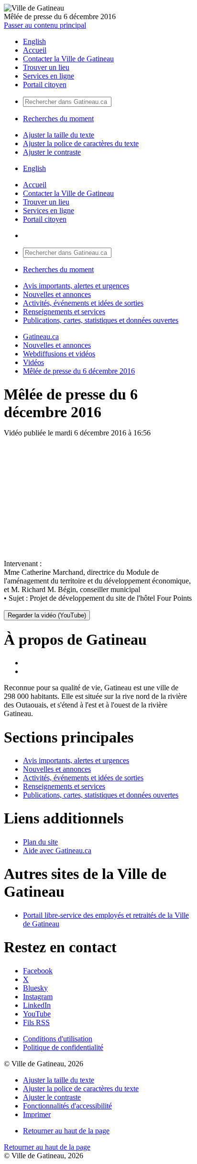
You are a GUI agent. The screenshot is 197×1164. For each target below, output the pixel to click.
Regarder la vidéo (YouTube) (47, 615)
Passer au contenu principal (45, 25)
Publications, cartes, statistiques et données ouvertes (100, 320)
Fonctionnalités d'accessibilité (67, 1106)
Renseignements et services (64, 312)
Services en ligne (48, 76)
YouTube (37, 1014)
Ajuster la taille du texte (58, 135)
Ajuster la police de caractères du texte (81, 143)
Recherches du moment (58, 118)
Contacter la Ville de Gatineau (68, 59)
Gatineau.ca (41, 336)
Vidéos (33, 362)
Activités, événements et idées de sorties (83, 303)
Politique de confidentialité (63, 1047)
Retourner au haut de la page (66, 1131)
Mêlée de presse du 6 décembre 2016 (79, 371)
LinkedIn (37, 1005)
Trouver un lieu (46, 67)
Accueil (34, 50)
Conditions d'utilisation (57, 1039)
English (34, 41)
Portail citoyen (44, 84)
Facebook (38, 971)
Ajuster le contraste (52, 152)
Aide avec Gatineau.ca (57, 850)
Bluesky (35, 988)
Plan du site (40, 842)
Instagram (38, 997)
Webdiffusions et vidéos (59, 354)
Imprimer (37, 1114)
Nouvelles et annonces (57, 294)
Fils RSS (36, 1022)
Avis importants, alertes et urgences (76, 286)
